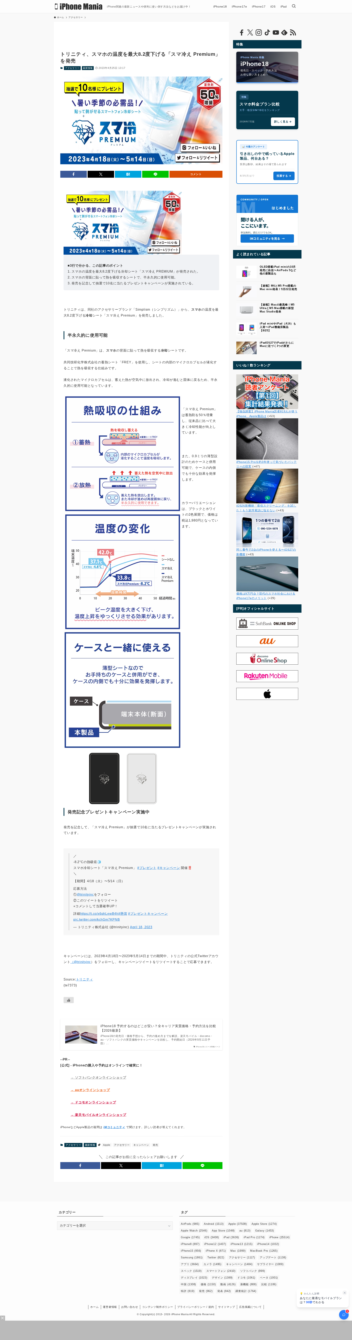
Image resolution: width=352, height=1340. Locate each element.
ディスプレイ (194, 1277)
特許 (187, 1291)
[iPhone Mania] (79, 6)
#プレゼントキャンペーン (148, 913)
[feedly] (284, 32)
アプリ (190, 1264)
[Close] (2, 1318)
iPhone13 (241, 1244)
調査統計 (245, 1291)
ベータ (269, 1277)
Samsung (192, 1257)
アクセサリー (72, 68)
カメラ (212, 1264)
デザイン (222, 1277)
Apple (106, 1145)
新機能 (248, 1284)
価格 (208, 1284)
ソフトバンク (252, 1270)
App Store (223, 1230)
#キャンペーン (168, 868)
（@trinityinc (80, 962)
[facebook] (241, 32)
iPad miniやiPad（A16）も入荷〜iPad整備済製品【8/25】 (278, 327)
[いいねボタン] (69, 1000)
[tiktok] (267, 32)
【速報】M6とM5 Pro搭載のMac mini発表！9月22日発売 (278, 287)
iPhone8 (190, 1244)
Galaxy (264, 1230)
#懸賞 (122, 913)
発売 (155, 1145)
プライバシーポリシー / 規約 (195, 1306)
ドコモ (246, 1277)
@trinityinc (85, 894)
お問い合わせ (129, 1306)
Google (190, 1237)
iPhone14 (268, 1244)
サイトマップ (226, 1306)
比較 (268, 1284)
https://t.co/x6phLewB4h (99, 913)
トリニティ (84, 979)
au (244, 1230)
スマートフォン (220, 1270)
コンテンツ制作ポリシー (157, 1306)
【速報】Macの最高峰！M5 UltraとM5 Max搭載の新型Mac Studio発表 (277, 308)
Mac (237, 1250)
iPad (231, 1237)
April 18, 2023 (141, 927)
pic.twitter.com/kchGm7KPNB (96, 919)
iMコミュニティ (114, 1127)
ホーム (94, 1306)
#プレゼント (146, 868)
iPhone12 (215, 1244)
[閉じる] (344, 1292)
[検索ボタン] (293, 6)
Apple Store (264, 1223)
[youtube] (275, 32)
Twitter (215, 1257)
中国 (188, 1284)
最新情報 (87, 68)
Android (213, 1223)
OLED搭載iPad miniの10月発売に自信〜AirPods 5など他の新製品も (278, 270)
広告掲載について (250, 1306)
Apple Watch (194, 1230)
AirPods (190, 1223)
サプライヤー (270, 1264)
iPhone (279, 1237)
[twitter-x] (250, 32)
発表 (224, 1291)
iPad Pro (254, 1237)
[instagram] (258, 32)
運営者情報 (110, 1306)
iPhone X (216, 1250)
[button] (73, 174)
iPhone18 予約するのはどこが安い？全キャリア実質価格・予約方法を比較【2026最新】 (158, 1028)
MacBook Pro (263, 1250)
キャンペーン (141, 1145)
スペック (191, 1270)
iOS (211, 1237)
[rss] (293, 32)
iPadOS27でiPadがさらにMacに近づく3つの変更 (277, 344)
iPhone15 (191, 1250)
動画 (227, 1284)
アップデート (273, 1257)
